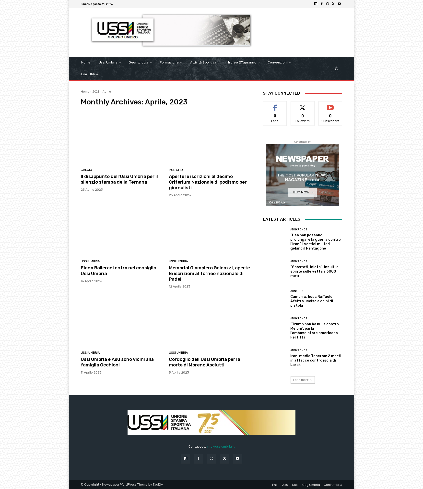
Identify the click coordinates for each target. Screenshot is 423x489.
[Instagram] (327, 4)
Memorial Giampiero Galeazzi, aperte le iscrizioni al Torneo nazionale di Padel (209, 273)
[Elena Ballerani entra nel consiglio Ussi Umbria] (122, 230)
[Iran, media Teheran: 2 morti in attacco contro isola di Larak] (275, 358)
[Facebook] (322, 4)
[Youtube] (339, 4)
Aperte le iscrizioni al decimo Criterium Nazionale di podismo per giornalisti (208, 182)
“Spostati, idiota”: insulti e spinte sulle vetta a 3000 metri (314, 271)
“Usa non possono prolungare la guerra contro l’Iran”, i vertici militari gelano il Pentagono (315, 242)
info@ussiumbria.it (221, 446)
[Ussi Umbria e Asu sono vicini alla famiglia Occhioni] (122, 321)
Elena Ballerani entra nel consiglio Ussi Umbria (118, 270)
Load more (301, 380)
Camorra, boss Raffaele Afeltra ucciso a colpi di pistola (311, 301)
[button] (336, 68)
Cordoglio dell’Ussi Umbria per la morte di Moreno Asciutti (204, 362)
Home (85, 91)
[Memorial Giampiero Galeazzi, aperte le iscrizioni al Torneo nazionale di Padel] (210, 230)
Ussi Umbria (90, 261)
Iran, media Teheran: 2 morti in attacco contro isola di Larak (315, 360)
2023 (96, 91)
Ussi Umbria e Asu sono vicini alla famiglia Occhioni (117, 362)
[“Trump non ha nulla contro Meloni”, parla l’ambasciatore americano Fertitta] (275, 328)
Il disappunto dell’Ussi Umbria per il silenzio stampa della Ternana (119, 179)
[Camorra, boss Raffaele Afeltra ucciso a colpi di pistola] (275, 299)
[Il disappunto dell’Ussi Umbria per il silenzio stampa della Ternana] (122, 138)
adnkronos (298, 229)
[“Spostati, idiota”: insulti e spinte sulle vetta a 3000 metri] (275, 269)
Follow (302, 105)
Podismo (176, 169)
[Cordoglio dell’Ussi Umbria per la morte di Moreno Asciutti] (210, 321)
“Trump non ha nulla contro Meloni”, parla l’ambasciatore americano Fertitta (314, 330)
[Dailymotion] (316, 4)
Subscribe (330, 105)
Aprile (107, 91)
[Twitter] (333, 4)
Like (275, 105)
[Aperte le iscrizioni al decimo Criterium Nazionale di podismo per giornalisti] (210, 138)
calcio (86, 169)
